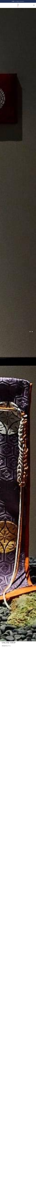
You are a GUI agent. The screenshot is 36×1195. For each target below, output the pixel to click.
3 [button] (34, 331)
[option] (18, 324)
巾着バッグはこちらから (18, 1)
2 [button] (32, 331)
